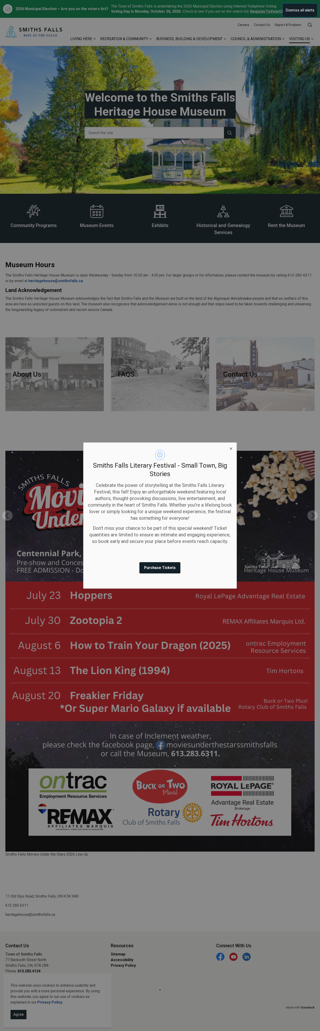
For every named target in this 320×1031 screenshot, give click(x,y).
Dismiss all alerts (300, 10)
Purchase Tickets (160, 567)
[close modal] (231, 448)
